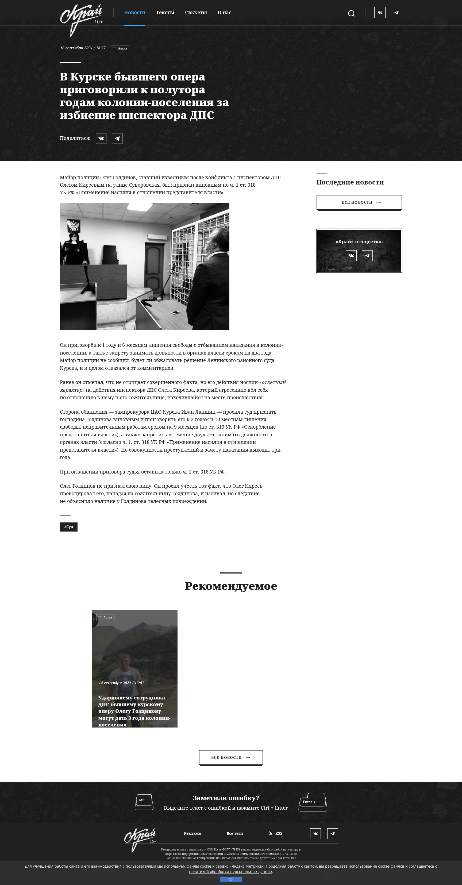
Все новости (357, 202)
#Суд (68, 526)
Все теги (235, 833)
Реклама (192, 833)
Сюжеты (196, 12)
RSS (278, 833)
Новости (134, 12)
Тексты (165, 12)
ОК (231, 879)
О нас (224, 12)
